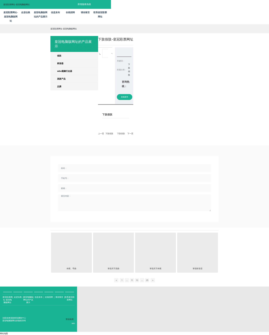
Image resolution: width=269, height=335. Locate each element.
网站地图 (4, 333)
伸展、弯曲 (71, 268)
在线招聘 (49, 297)
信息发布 (38, 297)
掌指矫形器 (197, 268)
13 (137, 280)
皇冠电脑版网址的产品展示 (28, 300)
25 (147, 280)
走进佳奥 (18, 297)
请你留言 (59, 297)
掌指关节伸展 (155, 268)
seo (73, 323)
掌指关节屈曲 (113, 268)
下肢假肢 (109, 133)
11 (132, 280)
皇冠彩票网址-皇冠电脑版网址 (16, 4)
